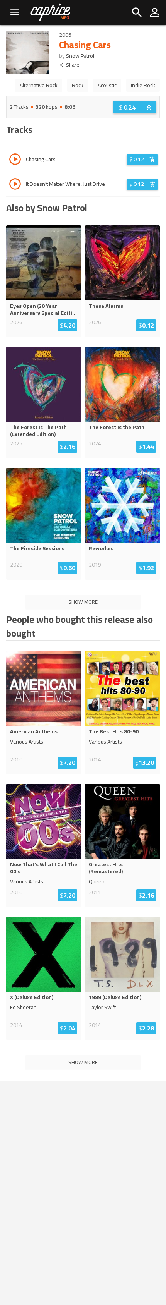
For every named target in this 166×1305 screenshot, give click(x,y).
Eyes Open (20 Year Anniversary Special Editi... (43, 309)
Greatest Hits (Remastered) (106, 868)
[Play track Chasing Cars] (15, 160)
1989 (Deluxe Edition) (115, 997)
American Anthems (34, 731)
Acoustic (107, 85)
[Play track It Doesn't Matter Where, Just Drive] (15, 185)
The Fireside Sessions (37, 548)
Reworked (101, 548)
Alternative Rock (39, 85)
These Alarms (106, 305)
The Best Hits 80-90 (114, 731)
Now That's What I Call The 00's (43, 868)
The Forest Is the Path (116, 427)
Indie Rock (143, 85)
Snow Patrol (80, 56)
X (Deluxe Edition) (31, 997)
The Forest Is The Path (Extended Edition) (38, 431)
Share (73, 65)
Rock (77, 85)
